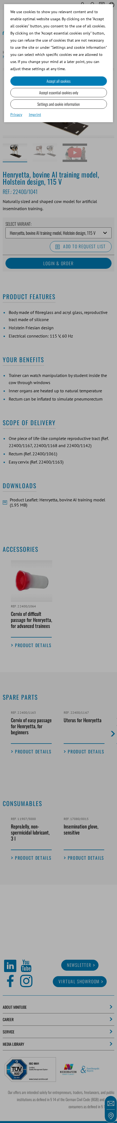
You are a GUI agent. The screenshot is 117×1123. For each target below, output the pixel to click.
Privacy (16, 114)
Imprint (35, 114)
